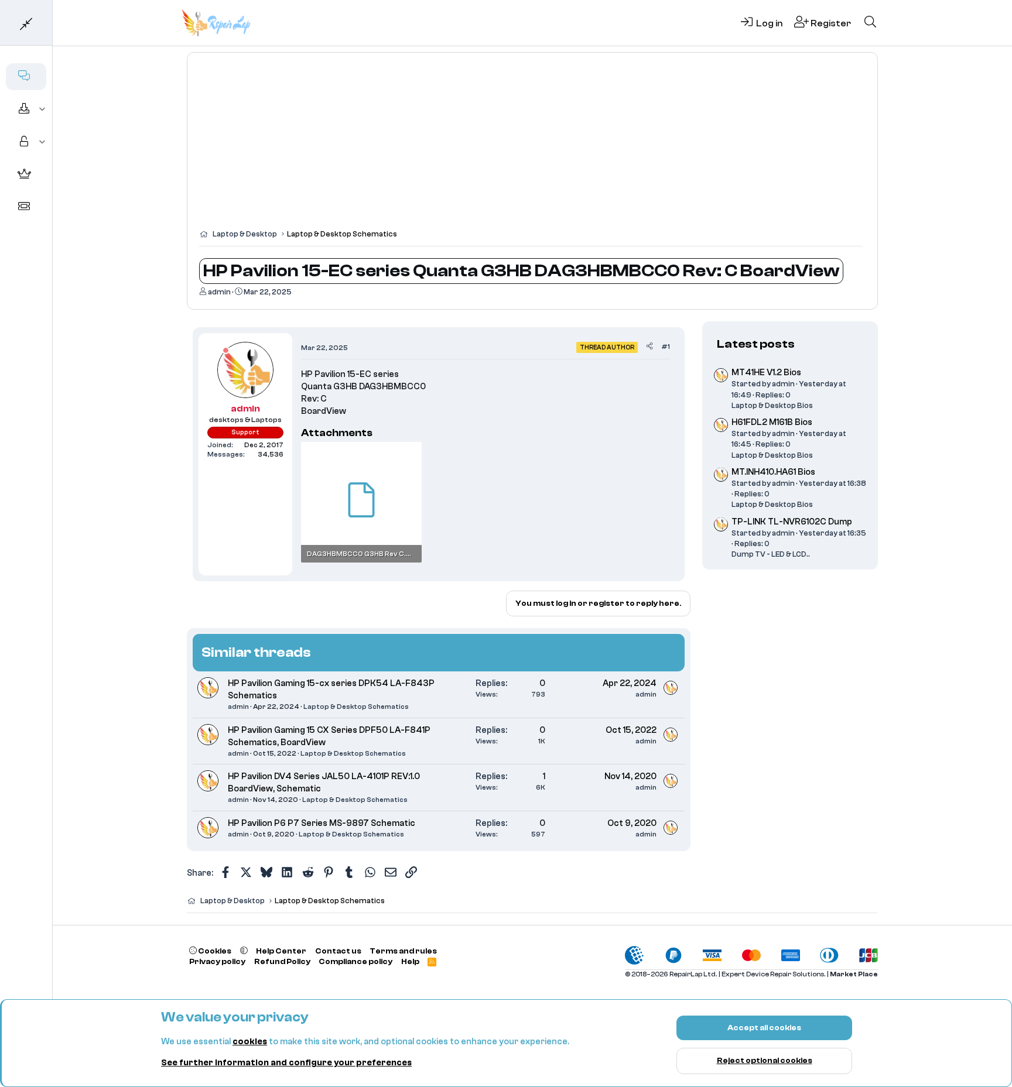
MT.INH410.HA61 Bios (773, 472)
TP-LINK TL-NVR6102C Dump (791, 522)
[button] (42, 109)
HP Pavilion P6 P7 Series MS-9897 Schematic (321, 823)
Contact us (338, 951)
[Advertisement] (532, 146)
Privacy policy (217, 961)
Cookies (214, 951)
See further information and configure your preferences (286, 1063)
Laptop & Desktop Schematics (356, 706)
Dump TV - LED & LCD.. (770, 554)
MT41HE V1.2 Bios (766, 373)
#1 (665, 346)
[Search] (870, 23)
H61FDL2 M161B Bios (771, 422)
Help (410, 961)
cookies (250, 1042)
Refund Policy (282, 961)
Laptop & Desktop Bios (772, 404)
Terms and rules (403, 951)
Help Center (281, 951)
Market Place (854, 974)
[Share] (649, 347)
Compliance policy (355, 961)
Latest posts (756, 344)
